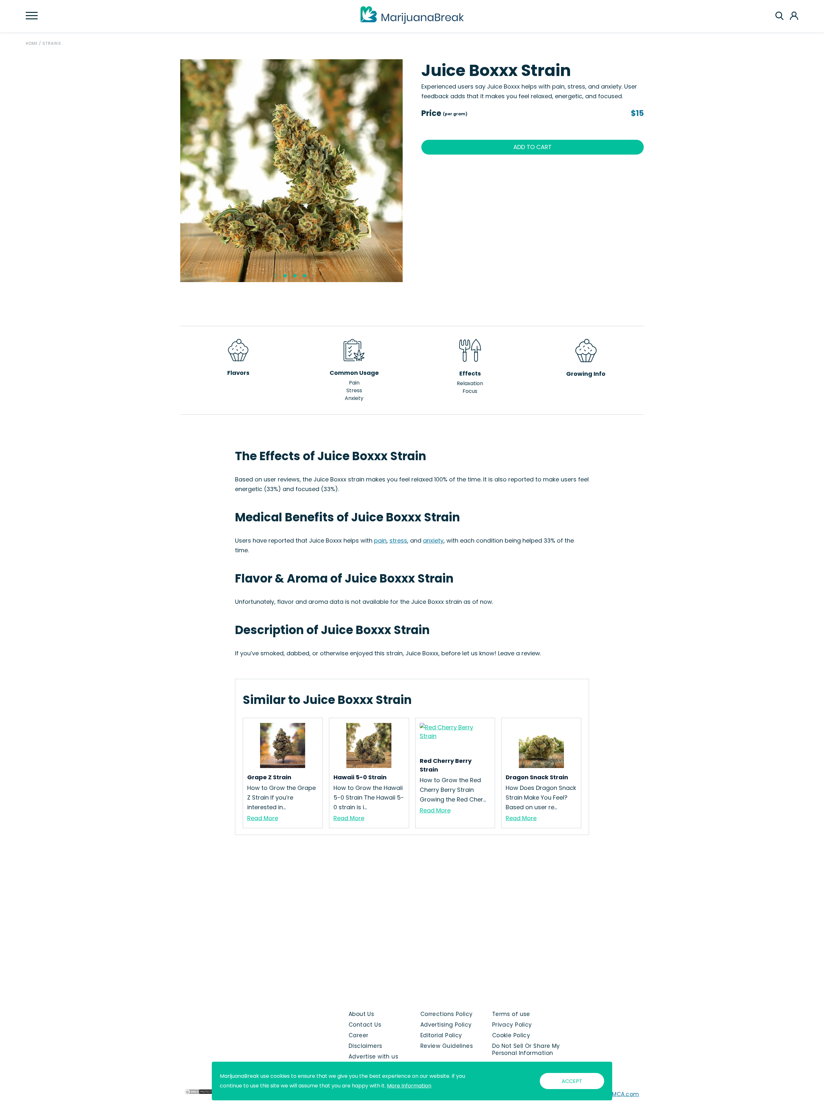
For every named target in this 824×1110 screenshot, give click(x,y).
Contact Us (365, 1025)
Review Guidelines (446, 1046)
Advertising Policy (446, 1025)
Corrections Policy (446, 1014)
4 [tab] (304, 275)
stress (398, 540)
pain (380, 540)
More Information (409, 1085)
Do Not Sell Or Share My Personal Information (526, 1049)
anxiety (433, 540)
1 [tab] (275, 275)
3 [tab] (294, 275)
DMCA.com (623, 1094)
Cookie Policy (511, 1035)
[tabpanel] (291, 170)
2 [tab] (285, 275)
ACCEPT (572, 1081)
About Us (361, 1014)
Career (359, 1035)
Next (407, 170)
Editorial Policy (441, 1035)
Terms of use (511, 1014)
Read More (262, 818)
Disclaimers (365, 1046)
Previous (175, 170)
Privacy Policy (512, 1025)
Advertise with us (373, 1056)
